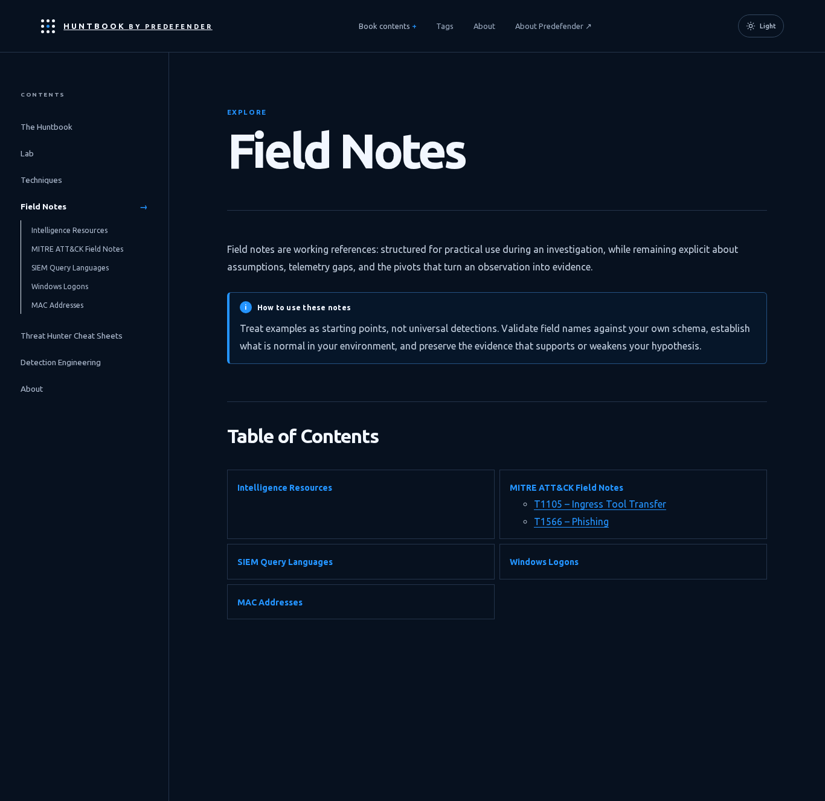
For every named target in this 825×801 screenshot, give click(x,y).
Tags (445, 26)
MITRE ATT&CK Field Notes (81, 249)
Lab (84, 153)
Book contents (384, 26)
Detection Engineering (84, 362)
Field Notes (84, 207)
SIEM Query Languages (74, 268)
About (484, 26)
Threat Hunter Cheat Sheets (84, 336)
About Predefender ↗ (553, 26)
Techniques (84, 180)
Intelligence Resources (74, 230)
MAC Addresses (61, 305)
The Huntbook (84, 127)
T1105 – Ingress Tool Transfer (600, 504)
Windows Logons (64, 286)
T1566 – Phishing (571, 521)
